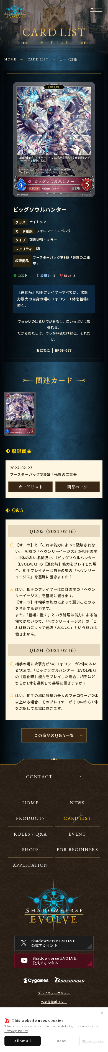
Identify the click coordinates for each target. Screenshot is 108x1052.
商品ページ (77, 487)
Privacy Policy (16, 1030)
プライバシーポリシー (54, 993)
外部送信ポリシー (54, 1002)
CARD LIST (37, 59)
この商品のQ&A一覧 (54, 735)
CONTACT (39, 777)
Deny (61, 1040)
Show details (93, 1041)
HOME (10, 59)
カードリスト (30, 487)
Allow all (22, 1040)
